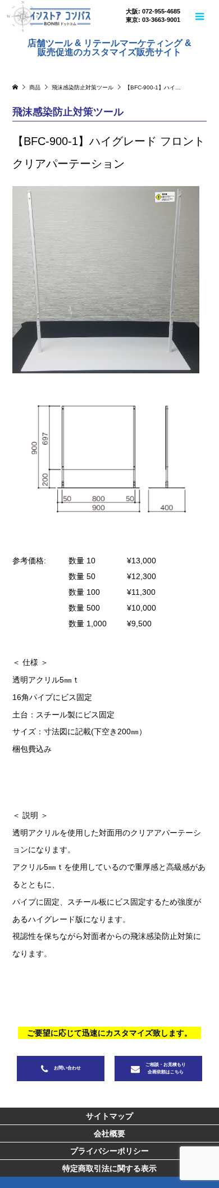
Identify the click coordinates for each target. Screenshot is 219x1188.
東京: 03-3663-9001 (153, 20)
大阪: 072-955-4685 (153, 11)
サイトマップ (109, 1116)
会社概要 (109, 1133)
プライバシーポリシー (109, 1150)
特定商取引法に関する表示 (109, 1168)
